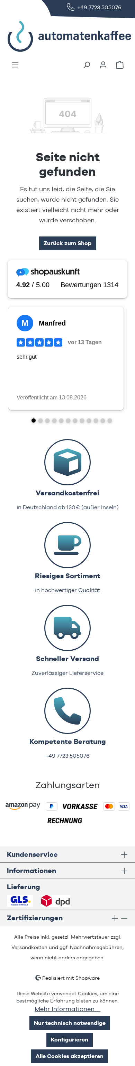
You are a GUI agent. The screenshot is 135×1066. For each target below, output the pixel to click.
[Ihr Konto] (103, 65)
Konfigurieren (69, 1039)
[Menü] (15, 65)
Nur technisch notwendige (70, 1023)
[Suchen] (86, 65)
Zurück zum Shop (67, 243)
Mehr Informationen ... (67, 1008)
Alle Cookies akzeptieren (70, 1056)
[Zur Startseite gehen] (59, 36)
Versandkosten (29, 947)
